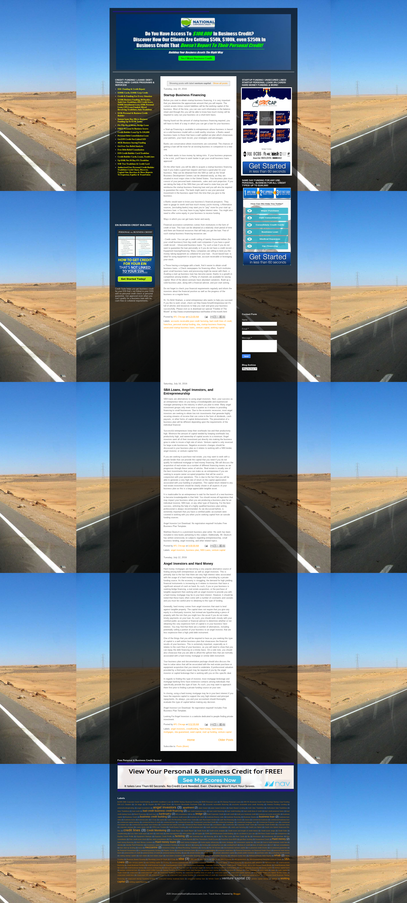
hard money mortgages (189, 842)
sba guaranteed (182, 732)
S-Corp (172, 859)
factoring (180, 836)
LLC (271, 845)
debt (151, 833)
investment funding (170, 845)
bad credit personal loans (274, 811)
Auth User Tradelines (256, 808)
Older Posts (225, 739)
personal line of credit (132, 853)
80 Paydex (150, 804)
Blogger (236, 894)
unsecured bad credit (149, 873)
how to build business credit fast (275, 842)
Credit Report (189, 831)
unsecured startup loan (196, 879)
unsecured (134, 873)
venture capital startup (259, 879)
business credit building (153, 816)
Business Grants (250, 817)
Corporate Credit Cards (245, 824)
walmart (274, 879)
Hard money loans (165, 842)
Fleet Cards (240, 836)
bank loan (152, 814)
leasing (196, 845)
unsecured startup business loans (179, 327)
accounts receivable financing (217, 804)
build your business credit (246, 814)
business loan (267, 816)
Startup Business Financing (185, 95)
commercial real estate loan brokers (145, 824)
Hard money (205, 729)
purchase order (262, 853)
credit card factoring (238, 827)
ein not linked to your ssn (245, 833)
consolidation (217, 824)
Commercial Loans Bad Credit (204, 822)
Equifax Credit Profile (125, 836)
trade (273, 870)
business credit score (179, 817)
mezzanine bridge (168, 848)
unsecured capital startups (241, 873)
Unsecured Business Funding (171, 873)
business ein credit (197, 817)
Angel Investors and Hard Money (188, 563)
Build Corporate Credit (215, 814)
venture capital (202, 327)
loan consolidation (283, 845)
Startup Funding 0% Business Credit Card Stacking (182, 870)
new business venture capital (234, 848)
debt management (172, 833)
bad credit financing (217, 811)
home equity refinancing (210, 842)
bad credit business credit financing (163, 810)
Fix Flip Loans (227, 836)
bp (192, 814)
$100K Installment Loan (162, 802)
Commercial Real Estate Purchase (197, 824)
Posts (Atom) (182, 746)
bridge (199, 813)
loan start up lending (127, 848)
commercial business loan (280, 820)
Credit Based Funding (177, 827)
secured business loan (180, 862)
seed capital (195, 732)
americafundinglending (125, 808)
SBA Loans (205, 550)
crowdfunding (192, 729)
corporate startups (126, 827)
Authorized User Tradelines (277, 808)
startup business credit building (225, 868)
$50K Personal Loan (209, 802)
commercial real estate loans (171, 824)
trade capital (282, 870)
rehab (277, 855)
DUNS (207, 833)
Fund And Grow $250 (229, 839)
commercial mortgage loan (246, 822)
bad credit (136, 811)
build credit (230, 814)
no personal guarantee (278, 848)
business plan (192, 550)
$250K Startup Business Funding (186, 802)
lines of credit (245, 845)
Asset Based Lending (237, 808)
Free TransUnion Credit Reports (181, 839)
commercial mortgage (226, 822)
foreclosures (268, 836)
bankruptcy (165, 813)
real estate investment (174, 856)
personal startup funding (184, 324)
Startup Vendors (227, 870)
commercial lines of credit (151, 822)
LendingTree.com (217, 845)
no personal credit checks (257, 848)
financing (210, 836)
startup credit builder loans (150, 870)
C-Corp (153, 820)
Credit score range (268, 831)
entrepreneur (282, 833)
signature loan (270, 862)
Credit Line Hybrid (255, 827)
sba (198, 324)
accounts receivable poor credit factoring (189, 321)
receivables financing (219, 856)
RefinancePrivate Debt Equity (260, 856)
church (239, 820)
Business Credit (131, 817)
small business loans (155, 865)
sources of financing (154, 868)
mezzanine (151, 847)
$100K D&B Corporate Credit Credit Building (133, 802)
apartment (188, 807)
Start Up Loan (184, 868)
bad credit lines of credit (221, 321)
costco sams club (142, 827)
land (189, 845)
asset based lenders (218, 808)
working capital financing (138, 882)
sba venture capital (136, 862)
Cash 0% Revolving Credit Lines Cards (181, 820)
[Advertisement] (198, 356)
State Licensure (251, 870)
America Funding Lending (277, 804)
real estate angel (156, 856)
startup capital (267, 868)
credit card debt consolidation (217, 827)
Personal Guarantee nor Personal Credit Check (253, 850)
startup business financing (213, 324)
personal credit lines (225, 850)
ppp (185, 853)
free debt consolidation (157, 839)
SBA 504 (193, 859)
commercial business (260, 820)
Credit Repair (176, 831)
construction (229, 824)
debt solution (187, 833)
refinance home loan (238, 856)
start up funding (209, 732)
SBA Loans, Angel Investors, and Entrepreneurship (188, 391)
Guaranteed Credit (262, 839)
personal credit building (206, 850)
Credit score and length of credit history (243, 831)
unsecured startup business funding (141, 879)
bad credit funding (234, 811)
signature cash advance (253, 862)
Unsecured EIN (142, 875)
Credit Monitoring (156, 830)
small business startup (136, 868)
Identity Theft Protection (135, 845)
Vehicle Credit (213, 879)
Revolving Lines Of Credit (157, 859)
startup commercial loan (128, 870)
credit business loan (195, 827)
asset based (203, 808)
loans (140, 848)
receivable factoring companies (197, 856)
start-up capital (197, 868)
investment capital (153, 845)
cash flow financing (227, 820)
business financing (234, 817)
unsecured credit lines (125, 875)
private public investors (245, 853)
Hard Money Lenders (144, 842)
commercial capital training (129, 822)
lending (205, 845)
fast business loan (196, 836)
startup (208, 868)
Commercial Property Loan (268, 822)
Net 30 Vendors (215, 848)
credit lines (132, 830)
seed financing (235, 862)
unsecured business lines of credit (198, 873)
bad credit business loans (196, 811)
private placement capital (225, 853)
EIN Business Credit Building (223, 833)
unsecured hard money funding (181, 875)
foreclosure (257, 836)
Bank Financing (140, 814)
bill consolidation (182, 814)
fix (217, 836)
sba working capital (153, 862)
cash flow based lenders (208, 820)
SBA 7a (214, 859)
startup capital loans (282, 868)
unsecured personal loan (251, 875)
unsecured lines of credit (206, 875)
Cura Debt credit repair (138, 833)
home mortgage (228, 842)
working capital (217, 327)
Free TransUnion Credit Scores (206, 839)
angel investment (143, 808)
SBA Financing (226, 859)
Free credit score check (137, 839)
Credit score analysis (217, 831)
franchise (168, 324)
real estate (143, 856)
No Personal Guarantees (126, 850)
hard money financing (125, 842)
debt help (159, 833)
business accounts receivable (269, 814)
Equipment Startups (144, 836)
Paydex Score (169, 850)
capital (161, 820)
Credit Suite (282, 831)
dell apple (198, 833)
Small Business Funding (136, 865)
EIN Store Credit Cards (266, 833)
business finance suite (215, 817)
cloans (247, 820)
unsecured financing (159, 875)
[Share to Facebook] (220, 316)
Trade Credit (122, 873)
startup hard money (211, 870)
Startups (239, 870)
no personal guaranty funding (150, 850)
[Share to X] (217, 316)
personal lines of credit (151, 853)
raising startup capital (128, 856)
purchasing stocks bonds (280, 853)
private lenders (195, 853)
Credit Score (201, 831)
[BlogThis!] (214, 316)
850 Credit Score (164, 804)
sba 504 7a (204, 859)
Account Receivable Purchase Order (188, 804)
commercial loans (184, 822)
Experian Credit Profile (163, 836)
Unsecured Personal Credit (228, 875)
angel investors (178, 550)
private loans (208, 853)
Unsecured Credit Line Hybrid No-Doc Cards (270, 873)
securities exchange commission (203, 862)
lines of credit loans (260, 845)
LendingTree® (232, 845)
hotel (258, 842)
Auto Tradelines (123, 811)
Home (191, 739)
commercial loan (169, 822)
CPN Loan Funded (159, 827)
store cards (264, 870)
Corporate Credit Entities (266, 824)
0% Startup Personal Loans (230, 802)
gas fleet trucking (246, 839)
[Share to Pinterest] (223, 316)
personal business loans (186, 850)
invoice (182, 845)
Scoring (166, 862)
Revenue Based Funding (136, 859)
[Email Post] (206, 317)
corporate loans (284, 824)
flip (249, 836)
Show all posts (220, 83)
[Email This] (211, 316)
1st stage (138, 804)
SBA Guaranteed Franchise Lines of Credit (265, 859)
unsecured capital (221, 873)
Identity (120, 845)
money (203, 848)
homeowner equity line (245, 842)
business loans (129, 820)
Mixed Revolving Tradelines (188, 848)
